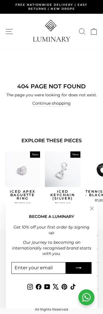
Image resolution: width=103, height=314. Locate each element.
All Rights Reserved (51, 309)
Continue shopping (51, 103)
